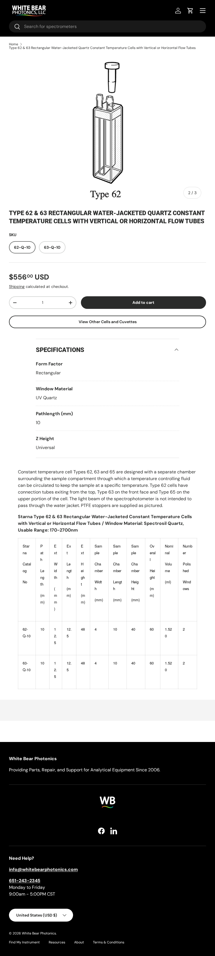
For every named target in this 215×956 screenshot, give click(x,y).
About (79, 942)
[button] (190, 10)
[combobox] (107, 26)
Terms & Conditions (108, 942)
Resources (57, 942)
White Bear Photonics (39, 933)
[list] (107, 129)
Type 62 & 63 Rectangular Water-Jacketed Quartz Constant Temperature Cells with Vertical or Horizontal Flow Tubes (102, 48)
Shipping (17, 286)
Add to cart (143, 302)
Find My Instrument (24, 942)
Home (13, 44)
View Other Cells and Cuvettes (108, 321)
